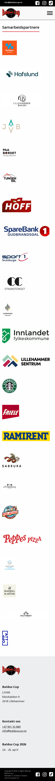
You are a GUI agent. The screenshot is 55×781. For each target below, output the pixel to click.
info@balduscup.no (14, 731)
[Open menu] (50, 13)
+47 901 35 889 (11, 726)
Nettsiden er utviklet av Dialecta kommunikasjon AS (15, 776)
